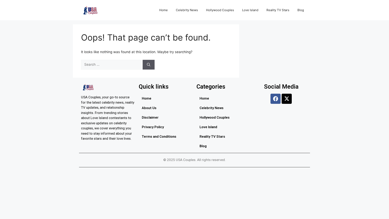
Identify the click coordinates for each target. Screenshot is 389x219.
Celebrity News (187, 10)
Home (163, 10)
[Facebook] (275, 99)
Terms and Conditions (159, 136)
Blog (300, 10)
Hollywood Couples (220, 10)
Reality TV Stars (277, 10)
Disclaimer (150, 117)
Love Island (250, 10)
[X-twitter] (287, 99)
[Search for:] (112, 64)
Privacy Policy (153, 127)
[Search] (149, 65)
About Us (149, 108)
